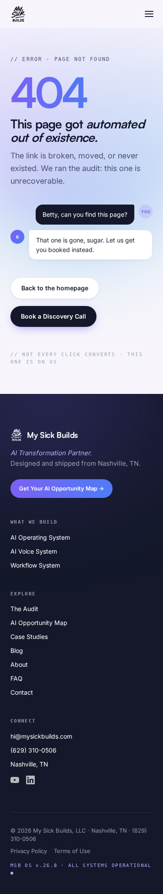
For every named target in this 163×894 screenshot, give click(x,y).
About (19, 664)
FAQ (16, 678)
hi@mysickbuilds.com (41, 736)
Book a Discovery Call (53, 316)
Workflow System (35, 565)
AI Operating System (40, 537)
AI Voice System (33, 551)
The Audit (24, 608)
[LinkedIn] (30, 780)
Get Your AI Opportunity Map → (61, 488)
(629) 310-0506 (33, 750)
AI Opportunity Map (38, 622)
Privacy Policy (28, 850)
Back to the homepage (54, 288)
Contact (21, 692)
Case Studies (29, 636)
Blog (16, 650)
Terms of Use (72, 850)
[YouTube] (14, 780)
